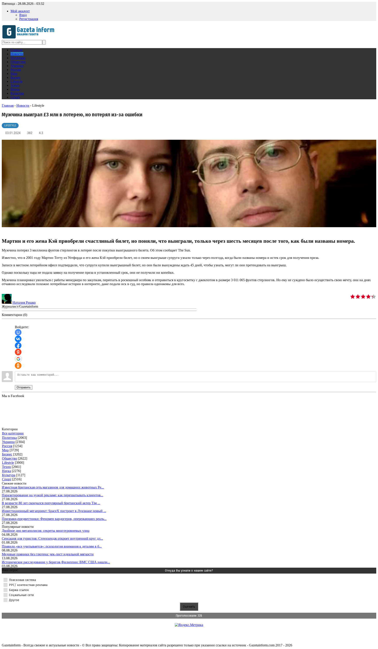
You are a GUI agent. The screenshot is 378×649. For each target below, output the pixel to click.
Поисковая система (22, 580)
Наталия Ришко (24, 302)
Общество (9, 458)
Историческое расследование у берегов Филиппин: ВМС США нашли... (56, 562)
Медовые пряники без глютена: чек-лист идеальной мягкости (48, 554)
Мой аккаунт (20, 11)
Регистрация (28, 19)
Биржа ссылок (19, 590)
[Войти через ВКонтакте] (18, 339)
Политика (9, 438)
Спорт (6, 479)
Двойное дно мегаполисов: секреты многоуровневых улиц (45, 530)
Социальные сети (21, 595)
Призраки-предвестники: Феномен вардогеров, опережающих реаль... (54, 519)
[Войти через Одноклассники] (18, 365)
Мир (5, 450)
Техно (6, 467)
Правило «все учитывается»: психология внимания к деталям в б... (52, 546)
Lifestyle (10, 125)
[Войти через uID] (18, 332)
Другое (14, 600)
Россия (7, 446)
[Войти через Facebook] (18, 345)
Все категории (13, 433)
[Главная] (30, 38)
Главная (8, 105)
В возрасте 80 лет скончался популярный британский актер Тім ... (51, 503)
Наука (6, 471)
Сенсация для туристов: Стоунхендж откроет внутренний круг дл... (52, 538)
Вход (23, 15)
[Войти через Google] (18, 358)
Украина (8, 442)
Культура (8, 475)
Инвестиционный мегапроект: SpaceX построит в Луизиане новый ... (54, 511)
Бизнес (7, 454)
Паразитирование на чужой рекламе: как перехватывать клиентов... (52, 495)
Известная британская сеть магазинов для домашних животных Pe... (53, 487)
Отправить (24, 387)
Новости (22, 105)
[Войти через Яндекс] (18, 352)
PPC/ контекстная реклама (28, 585)
